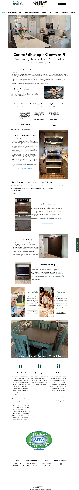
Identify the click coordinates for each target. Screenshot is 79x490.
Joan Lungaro (39, 373)
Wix (50, 489)
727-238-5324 (35, 159)
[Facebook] (61, 464)
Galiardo (23, 373)
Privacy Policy (39, 486)
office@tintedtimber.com (23, 160)
